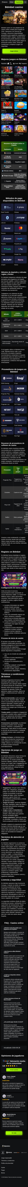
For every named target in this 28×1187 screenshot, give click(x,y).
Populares (4, 63)
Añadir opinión (14, 1069)
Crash (16, 63)
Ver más (14, 1133)
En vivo (11, 63)
